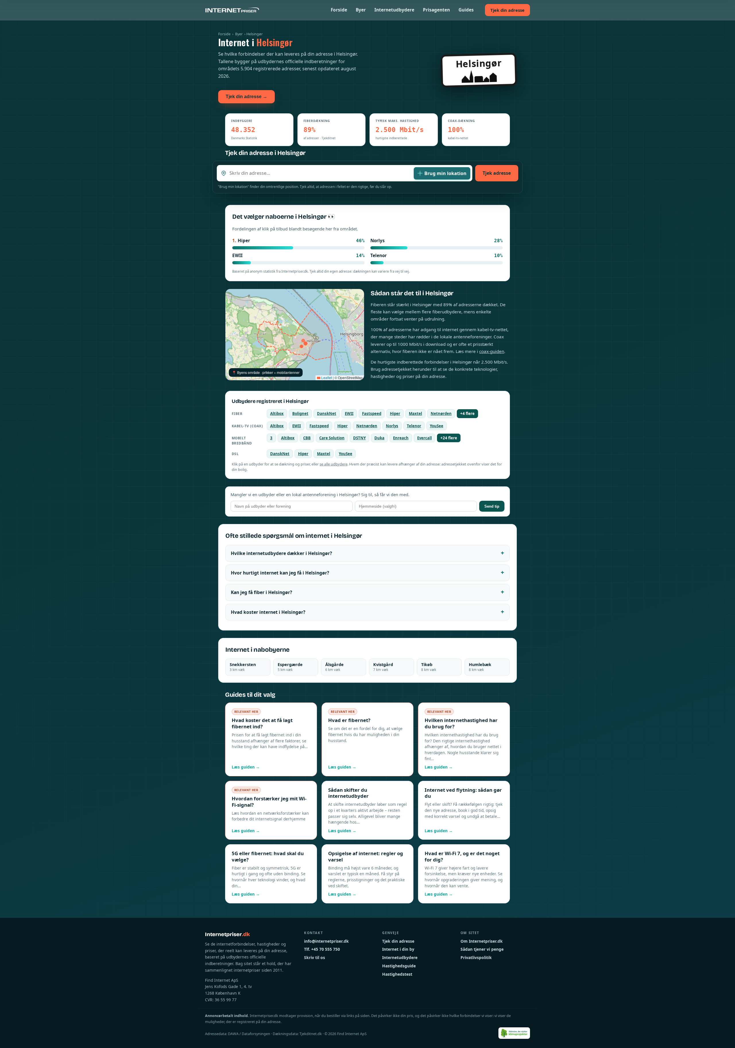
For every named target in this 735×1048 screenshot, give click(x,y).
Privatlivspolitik (476, 957)
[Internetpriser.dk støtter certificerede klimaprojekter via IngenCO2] (514, 1033)
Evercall (424, 437)
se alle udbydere (333, 464)
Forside (339, 10)
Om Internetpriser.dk (482, 941)
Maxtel (415, 413)
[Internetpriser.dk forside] (232, 10)
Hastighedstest (397, 974)
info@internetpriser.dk (326, 941)
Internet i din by (398, 949)
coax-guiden (491, 351)
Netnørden (441, 413)
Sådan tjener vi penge (482, 949)
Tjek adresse (497, 173)
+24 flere (448, 437)
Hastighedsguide (399, 966)
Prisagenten (436, 10)
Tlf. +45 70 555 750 (322, 949)
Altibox (277, 413)
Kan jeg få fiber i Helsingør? (261, 592)
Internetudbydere (394, 10)
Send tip (491, 506)
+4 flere (467, 413)
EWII (349, 413)
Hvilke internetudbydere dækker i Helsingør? (281, 553)
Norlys (392, 425)
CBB (307, 437)
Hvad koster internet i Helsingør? (268, 612)
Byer (361, 10)
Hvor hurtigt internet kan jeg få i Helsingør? (280, 573)
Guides (466, 10)
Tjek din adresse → (246, 96)
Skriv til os (314, 957)
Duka (379, 437)
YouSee (436, 425)
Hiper (395, 413)
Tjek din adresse (507, 10)
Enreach (401, 437)
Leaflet (326, 377)
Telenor (414, 425)
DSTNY (359, 437)
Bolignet (300, 413)
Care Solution (332, 437)
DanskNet (326, 413)
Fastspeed (371, 413)
